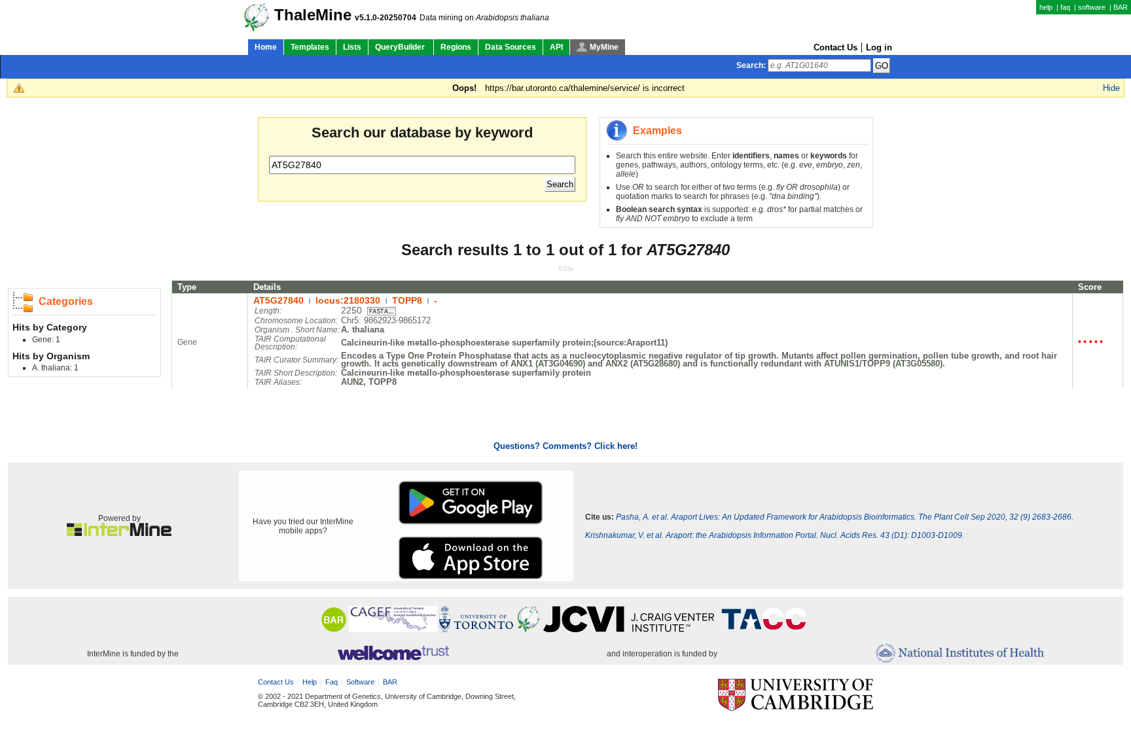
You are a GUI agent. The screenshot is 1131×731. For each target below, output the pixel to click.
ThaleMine (312, 15)
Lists (352, 47)
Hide (1111, 88)
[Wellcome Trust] (393, 653)
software (1091, 7)
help (1045, 7)
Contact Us (835, 47)
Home (266, 47)
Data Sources (510, 47)
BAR (1120, 7)
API (556, 47)
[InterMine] (119, 533)
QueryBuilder (401, 47)
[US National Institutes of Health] (960, 654)
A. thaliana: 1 (55, 367)
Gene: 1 (46, 339)
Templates (310, 47)
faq (1065, 7)
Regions (455, 47)
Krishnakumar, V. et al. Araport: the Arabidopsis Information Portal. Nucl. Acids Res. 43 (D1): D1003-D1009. (774, 535)
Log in (879, 47)
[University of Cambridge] (795, 695)
